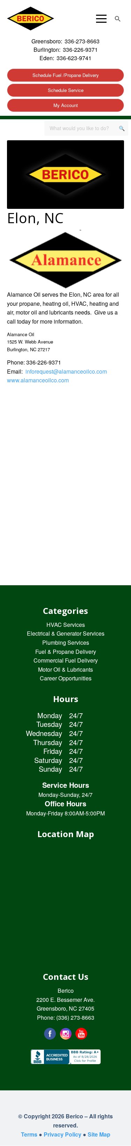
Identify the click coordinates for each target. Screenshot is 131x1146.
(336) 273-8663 (75, 1017)
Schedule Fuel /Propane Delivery (65, 75)
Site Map (99, 1134)
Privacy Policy (62, 1134)
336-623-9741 (74, 58)
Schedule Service (65, 90)
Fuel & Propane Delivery (65, 652)
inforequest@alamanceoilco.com (66, 371)
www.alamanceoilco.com (38, 380)
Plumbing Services (65, 642)
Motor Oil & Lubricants (65, 669)
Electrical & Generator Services (65, 633)
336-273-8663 (82, 41)
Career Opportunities (66, 678)
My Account (65, 105)
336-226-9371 (80, 49)
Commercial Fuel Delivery (66, 660)
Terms (29, 1134)
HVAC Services (65, 625)
